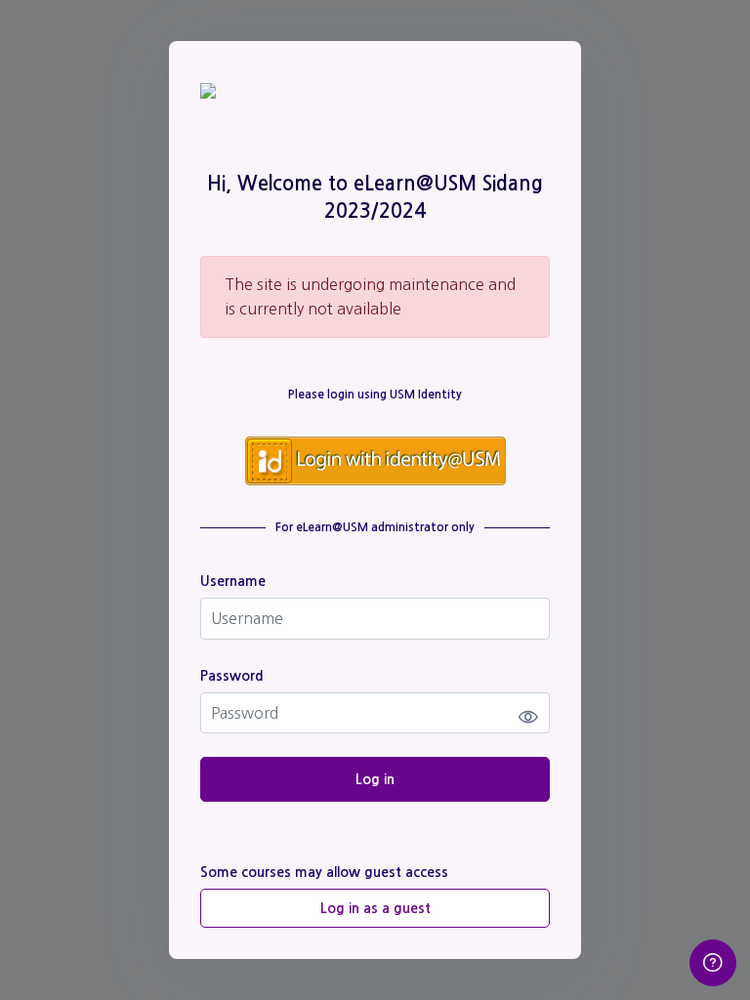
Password (232, 676)
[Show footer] (712, 962)
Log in (375, 779)
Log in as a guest (375, 908)
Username (233, 581)
